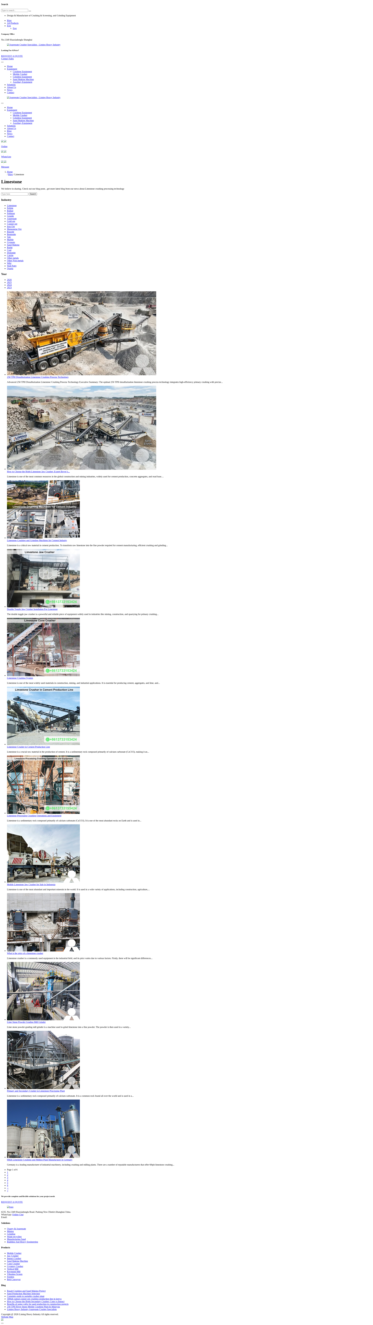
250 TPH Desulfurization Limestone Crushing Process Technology (38, 377)
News (9, 90)
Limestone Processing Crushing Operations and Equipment (34, 815)
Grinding (11, 1234)
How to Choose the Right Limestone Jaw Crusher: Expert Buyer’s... (38, 471)
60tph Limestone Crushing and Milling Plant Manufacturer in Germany (39, 1160)
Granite (10, 216)
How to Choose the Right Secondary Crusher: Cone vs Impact (35, 1301)
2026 (9, 279)
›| (7, 1190)
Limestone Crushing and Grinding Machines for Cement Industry (37, 540)
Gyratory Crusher (15, 1266)
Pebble (10, 208)
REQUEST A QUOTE (12, 56)
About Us (11, 87)
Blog (9, 20)
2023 (9, 287)
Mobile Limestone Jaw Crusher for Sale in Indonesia (31, 884)
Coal (9, 250)
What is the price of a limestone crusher (25, 953)
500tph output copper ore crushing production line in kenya (34, 1299)
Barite (10, 247)
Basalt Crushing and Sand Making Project (26, 1291)
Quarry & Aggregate (16, 1228)
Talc (9, 237)
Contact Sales (7, 58)
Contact (10, 92)
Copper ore (12, 224)
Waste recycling (14, 1236)
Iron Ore (11, 226)
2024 (9, 285)
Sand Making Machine (23, 79)
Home (10, 66)
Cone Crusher (13, 1263)
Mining (10, 1231)
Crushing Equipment (22, 71)
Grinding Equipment (22, 77)
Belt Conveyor (14, 1279)
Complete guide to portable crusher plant (25, 1296)
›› (7, 1188)
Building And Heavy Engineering (22, 1242)
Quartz (10, 268)
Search (33, 194)
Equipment (12, 69)
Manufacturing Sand (16, 1239)
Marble (10, 239)
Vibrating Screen (14, 1274)
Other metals (13, 258)
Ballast (10, 211)
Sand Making (13, 245)
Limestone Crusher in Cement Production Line (28, 747)
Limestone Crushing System (20, 678)
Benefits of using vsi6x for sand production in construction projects (37, 1304)
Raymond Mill (13, 1271)
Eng (9, 25)
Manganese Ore (14, 229)
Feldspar (11, 213)
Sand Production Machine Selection (23, 1293)
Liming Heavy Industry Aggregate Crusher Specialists (32, 1309)
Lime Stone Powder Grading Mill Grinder (26, 1022)
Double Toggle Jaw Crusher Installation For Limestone (32, 609)
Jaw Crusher (13, 1256)
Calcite (10, 255)
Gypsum (11, 242)
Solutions (11, 84)
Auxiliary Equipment (22, 82)
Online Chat (17, 1214)
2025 (9, 282)
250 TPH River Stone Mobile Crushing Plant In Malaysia (33, 1306)
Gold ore (11, 221)
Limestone (12, 205)
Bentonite (11, 234)
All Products (13, 23)
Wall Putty (12, 266)
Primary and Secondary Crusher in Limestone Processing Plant (36, 1091)
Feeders (10, 1277)
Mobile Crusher (20, 74)
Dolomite (11, 252)
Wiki (9, 263)
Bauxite (10, 232)
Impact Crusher (14, 1258)
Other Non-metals (15, 260)
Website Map (7, 1317)
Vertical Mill (12, 1269)
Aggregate (12, 218)
